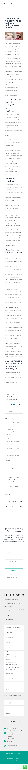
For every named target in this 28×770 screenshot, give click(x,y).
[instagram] (8, 615)
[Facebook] (8, 404)
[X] (11, 404)
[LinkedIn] (14, 404)
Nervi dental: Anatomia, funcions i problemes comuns (12, 432)
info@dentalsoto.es (12, 745)
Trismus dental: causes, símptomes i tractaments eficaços (13, 458)
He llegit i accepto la (12, 576)
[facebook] (5, 615)
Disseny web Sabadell (12, 761)
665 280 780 (10, 743)
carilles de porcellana (14, 322)
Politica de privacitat (12, 577)
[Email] (19, 404)
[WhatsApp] (16, 404)
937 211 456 (9, 741)
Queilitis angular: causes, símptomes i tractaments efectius (13, 441)
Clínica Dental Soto (11, 756)
